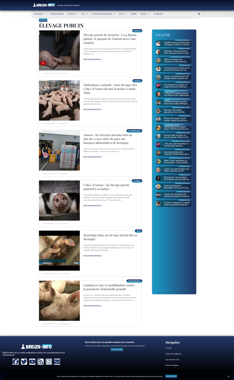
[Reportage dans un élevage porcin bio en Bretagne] (59, 251)
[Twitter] (24, 362)
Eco (83, 14)
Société (71, 14)
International (57, 14)
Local (121, 14)
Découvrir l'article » (92, 59)
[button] (199, 14)
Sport (134, 14)
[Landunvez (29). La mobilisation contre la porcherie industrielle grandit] (59, 301)
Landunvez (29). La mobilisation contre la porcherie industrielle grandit (109, 287)
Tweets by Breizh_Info (165, 289)
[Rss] (41, 362)
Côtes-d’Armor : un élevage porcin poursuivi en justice (106, 187)
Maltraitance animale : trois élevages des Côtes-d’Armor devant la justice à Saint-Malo (110, 89)
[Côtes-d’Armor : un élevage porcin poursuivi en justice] (59, 200)
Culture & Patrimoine (102, 14)
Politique (39, 14)
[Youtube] (32, 362)
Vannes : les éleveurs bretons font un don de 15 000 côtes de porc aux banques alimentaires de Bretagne (107, 139)
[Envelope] (57, 362)
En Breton (158, 14)
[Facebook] (16, 362)
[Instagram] (49, 362)
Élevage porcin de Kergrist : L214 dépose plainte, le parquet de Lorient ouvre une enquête (110, 39)
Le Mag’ (143, 14)
